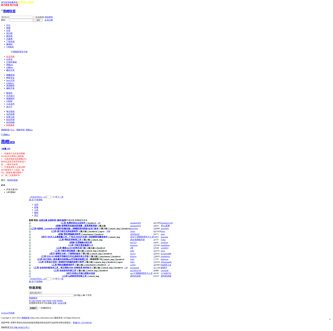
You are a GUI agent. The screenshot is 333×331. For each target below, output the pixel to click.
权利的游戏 (12, 180)
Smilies (60, 300)
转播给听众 (46, 308)
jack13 (133, 254)
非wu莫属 (165, 226)
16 (154, 251)
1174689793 (166, 273)
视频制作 (10, 98)
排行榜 (9, 33)
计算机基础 (11, 62)
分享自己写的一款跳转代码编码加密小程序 (64, 262)
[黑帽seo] (5, 135)
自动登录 (40, 17)
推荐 (64, 220)
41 (154, 268)
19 (154, 254)
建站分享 (10, 70)
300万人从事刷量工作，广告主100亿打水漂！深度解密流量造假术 (77, 237)
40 (154, 223)
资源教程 (10, 85)
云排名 (9, 59)
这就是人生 (166, 265)
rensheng (164, 242)
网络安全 (10, 78)
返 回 (31, 200)
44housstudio (166, 262)
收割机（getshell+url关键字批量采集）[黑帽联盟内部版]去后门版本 (68, 228)
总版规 (9, 39)
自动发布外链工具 (68, 270)
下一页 (60, 197)
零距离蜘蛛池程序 (72, 234)
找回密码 (48, 17)
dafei (132, 251)
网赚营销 (10, 75)
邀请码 (9, 44)
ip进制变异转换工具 (77, 276)
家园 (8, 28)
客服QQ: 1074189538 (82, 323)
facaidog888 (166, 254)
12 (154, 245)
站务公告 (10, 117)
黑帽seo (9, 65)
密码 (3, 20)
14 (154, 228)
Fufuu (163, 240)
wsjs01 (133, 265)
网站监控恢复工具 (73, 239)
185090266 (134, 234)
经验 (36, 207)
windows (10, 83)
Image (38, 300)
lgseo (163, 231)
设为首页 (5, 2)
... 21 (43, 197)
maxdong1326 (167, 223)
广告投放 (10, 41)
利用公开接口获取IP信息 (83, 273)
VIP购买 (30, 2)
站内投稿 (10, 122)
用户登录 (5, 5)
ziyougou (133, 245)
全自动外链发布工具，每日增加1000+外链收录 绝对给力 (65, 267)
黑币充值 (22, 2)
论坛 (8, 25)
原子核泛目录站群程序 (67, 231)
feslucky (133, 256)
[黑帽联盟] (8, 11)
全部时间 (52, 220)
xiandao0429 (135, 223)
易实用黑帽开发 (137, 240)
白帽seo (9, 67)
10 (40, 197)
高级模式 (33, 298)
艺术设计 (10, 96)
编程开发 (10, 88)
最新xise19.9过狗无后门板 (74, 248)
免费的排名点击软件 (76, 223)
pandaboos (165, 245)
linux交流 (10, 80)
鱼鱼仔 (164, 267)
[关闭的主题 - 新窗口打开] (30, 246)
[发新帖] (38, 200)
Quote (48, 300)
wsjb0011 (165, 248)
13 (154, 256)
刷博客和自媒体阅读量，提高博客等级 (79, 226)
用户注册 (14, 5)
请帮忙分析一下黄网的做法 (67, 253)
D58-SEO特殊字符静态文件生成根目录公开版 (68, 256)
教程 (36, 213)
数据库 (9, 93)
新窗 (31, 220)
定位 (132, 237)
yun (131, 273)
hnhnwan (164, 259)
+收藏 (5, 149)
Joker (132, 259)
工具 (36, 210)
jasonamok (134, 268)
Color (33, 300)
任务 (8, 30)
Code (54, 300)
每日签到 (10, 111)
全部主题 (43, 220)
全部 (36, 204)
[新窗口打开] (30, 223)
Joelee (132, 231)
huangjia (164, 237)
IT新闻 (9, 101)
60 (154, 231)
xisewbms (134, 228)
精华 (59, 220)
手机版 (11, 313)
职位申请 (10, 120)
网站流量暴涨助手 (66, 265)
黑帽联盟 (5, 130)
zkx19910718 (135, 270)
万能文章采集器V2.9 (83, 245)
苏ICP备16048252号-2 (19, 327)
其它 (36, 215)
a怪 (131, 248)
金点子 (9, 107)
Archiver (4, 313)
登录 (54, 303)
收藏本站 (13, 2)
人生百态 (10, 104)
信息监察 (10, 114)
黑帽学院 (20, 130)
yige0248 (164, 270)
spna (163, 234)
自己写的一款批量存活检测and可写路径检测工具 (65, 259)
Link (44, 300)
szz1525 (133, 242)
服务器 (9, 36)
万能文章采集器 (68, 251)
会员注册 (48, 20)
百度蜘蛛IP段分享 (83, 242)
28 (154, 265)
